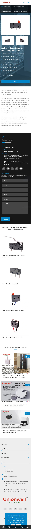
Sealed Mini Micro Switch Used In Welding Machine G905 (13, 256)
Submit (6, 219)
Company (4, 453)
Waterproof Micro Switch (19, 6)
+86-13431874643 (8, 471)
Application (4, 449)
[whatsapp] (3, 527)
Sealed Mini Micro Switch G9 (10, 283)
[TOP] (28, 527)
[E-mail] (9, 527)
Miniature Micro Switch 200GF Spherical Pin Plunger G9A (15, 11)
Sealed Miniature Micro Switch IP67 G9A (13, 310)
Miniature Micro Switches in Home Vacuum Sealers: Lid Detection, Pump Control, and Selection (15, 404)
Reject (13, 525)
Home (4, 6)
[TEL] (15, 527)
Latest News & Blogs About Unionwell (15, 347)
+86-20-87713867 (9, 147)
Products (9, 6)
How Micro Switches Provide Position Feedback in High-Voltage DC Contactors (14, 431)
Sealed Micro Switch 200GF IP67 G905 (12, 337)
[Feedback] (22, 527)
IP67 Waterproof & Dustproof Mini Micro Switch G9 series (15, 9)
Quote (15, 81)
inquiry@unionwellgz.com (11, 151)
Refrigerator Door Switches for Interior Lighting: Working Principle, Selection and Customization (14, 376)
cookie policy (15, 522)
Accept (18, 525)
